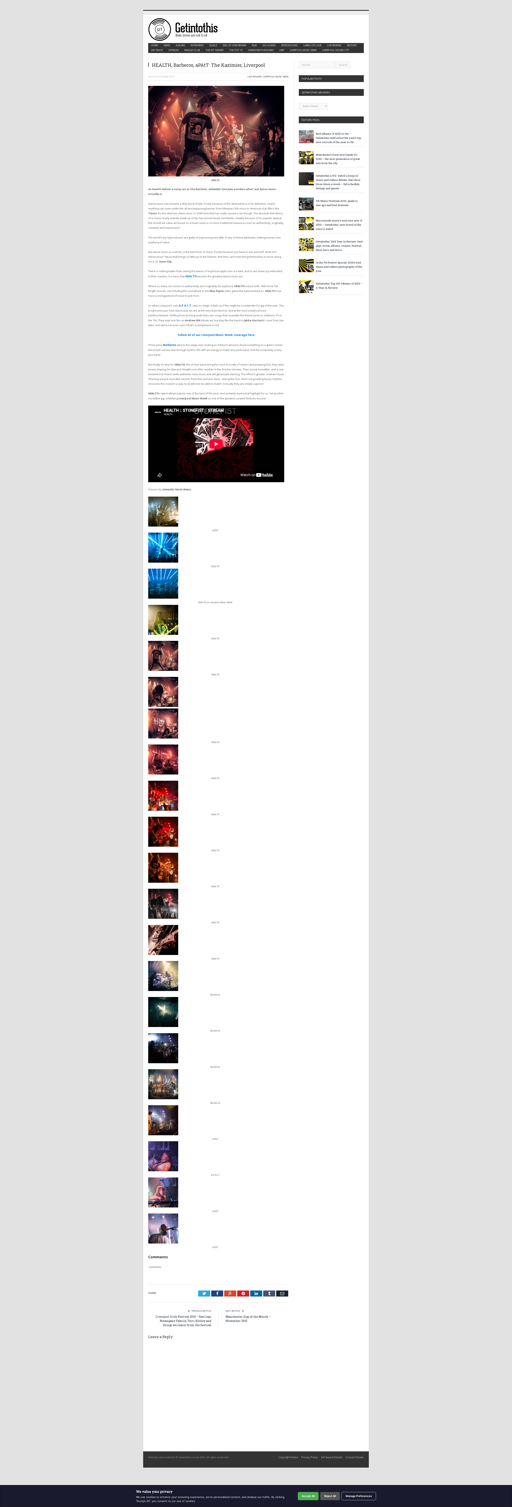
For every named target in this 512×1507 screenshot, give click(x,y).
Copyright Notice (288, 1452)
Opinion (173, 50)
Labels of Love (312, 45)
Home (154, 45)
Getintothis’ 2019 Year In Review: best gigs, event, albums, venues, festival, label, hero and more (339, 246)
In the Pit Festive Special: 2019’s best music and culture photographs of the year (339, 267)
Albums (180, 45)
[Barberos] (163, 986)
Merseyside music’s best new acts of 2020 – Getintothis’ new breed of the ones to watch (339, 225)
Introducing (289, 45)
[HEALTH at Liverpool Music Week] (163, 595)
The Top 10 (235, 50)
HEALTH (190, 276)
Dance (213, 45)
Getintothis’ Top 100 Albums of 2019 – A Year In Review (339, 286)
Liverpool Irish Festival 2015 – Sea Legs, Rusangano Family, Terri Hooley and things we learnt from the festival (183, 1316)
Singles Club (192, 50)
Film (254, 45)
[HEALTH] (216, 175)
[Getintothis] (185, 29)
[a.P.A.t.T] (163, 1165)
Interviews (197, 45)
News (167, 45)
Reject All (330, 1496)
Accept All (308, 1496)
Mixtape (352, 45)
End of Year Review (234, 45)
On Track (157, 50)
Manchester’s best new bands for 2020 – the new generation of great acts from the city (338, 159)
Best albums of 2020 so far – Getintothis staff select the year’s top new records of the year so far (338, 138)
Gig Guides (269, 45)
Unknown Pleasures (261, 50)
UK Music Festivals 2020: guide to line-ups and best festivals (337, 203)
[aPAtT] (163, 524)
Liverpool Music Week (303, 50)
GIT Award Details (331, 1452)
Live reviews (334, 45)
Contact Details (355, 1452)
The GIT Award (215, 50)
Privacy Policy (309, 1452)
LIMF (281, 50)
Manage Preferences (359, 1496)
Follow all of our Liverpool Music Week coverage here (216, 334)
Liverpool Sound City (335, 50)
